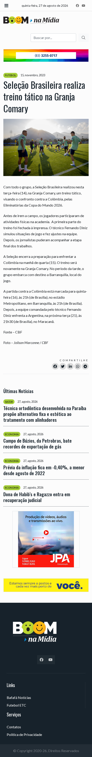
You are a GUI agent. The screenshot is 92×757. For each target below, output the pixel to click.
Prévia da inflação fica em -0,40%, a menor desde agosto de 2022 (44, 470)
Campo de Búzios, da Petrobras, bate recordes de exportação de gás (37, 443)
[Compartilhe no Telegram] (85, 366)
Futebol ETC (16, 705)
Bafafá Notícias (19, 697)
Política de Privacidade (24, 734)
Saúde (9, 401)
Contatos (14, 727)
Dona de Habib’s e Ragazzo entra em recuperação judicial (36, 497)
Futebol (10, 75)
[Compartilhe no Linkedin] (70, 366)
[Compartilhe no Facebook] (55, 366)
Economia (12, 434)
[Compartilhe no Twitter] (62, 366)
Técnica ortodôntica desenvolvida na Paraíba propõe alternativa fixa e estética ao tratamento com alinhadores (44, 414)
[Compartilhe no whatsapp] (77, 366)
